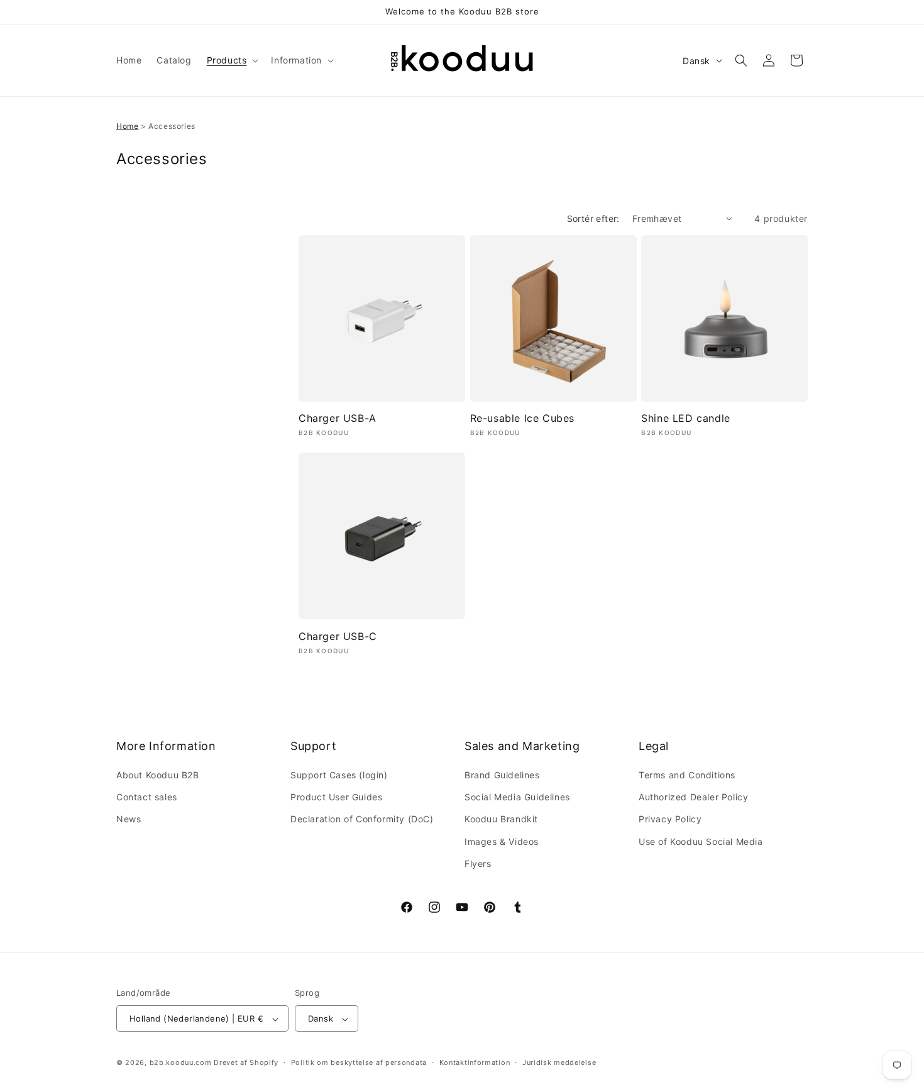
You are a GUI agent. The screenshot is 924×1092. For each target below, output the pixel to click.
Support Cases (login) (339, 774)
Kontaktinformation (474, 1062)
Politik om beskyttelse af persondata (359, 1062)
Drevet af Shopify (246, 1063)
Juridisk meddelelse (559, 1062)
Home (127, 126)
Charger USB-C (338, 636)
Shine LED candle (685, 418)
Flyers (478, 863)
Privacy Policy (670, 819)
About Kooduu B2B (157, 774)
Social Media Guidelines (517, 796)
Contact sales (146, 796)
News (128, 819)
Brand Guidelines (502, 774)
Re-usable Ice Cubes (522, 418)
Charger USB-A (338, 418)
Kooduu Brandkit (501, 819)
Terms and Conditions (687, 774)
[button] (231, 60)
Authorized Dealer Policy (693, 796)
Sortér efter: (593, 218)
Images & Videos (502, 841)
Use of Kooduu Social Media (701, 841)
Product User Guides (336, 796)
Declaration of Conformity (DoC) (362, 819)
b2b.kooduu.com (181, 1063)
